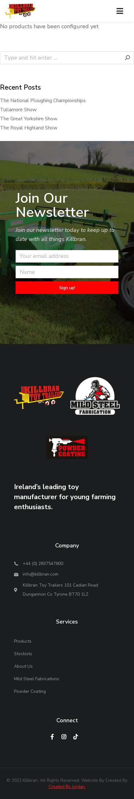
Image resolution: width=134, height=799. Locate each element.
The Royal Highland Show (28, 127)
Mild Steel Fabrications (36, 679)
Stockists (23, 654)
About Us (23, 666)
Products (22, 641)
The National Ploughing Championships (43, 100)
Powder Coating (30, 691)
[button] (120, 11)
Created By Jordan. (67, 787)
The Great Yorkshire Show (28, 118)
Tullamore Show (18, 109)
